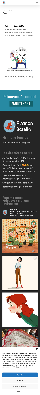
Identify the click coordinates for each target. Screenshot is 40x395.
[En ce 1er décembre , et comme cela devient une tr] (20, 236)
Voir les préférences (20, 386)
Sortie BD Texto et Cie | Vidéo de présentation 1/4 (18, 159)
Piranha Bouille (20, 36)
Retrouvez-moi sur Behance (17, 186)
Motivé (7, 36)
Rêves (32, 36)
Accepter (20, 375)
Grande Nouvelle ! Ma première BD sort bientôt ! (17, 177)
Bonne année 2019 (16, 29)
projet (28, 36)
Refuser (20, 381)
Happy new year (19, 32)
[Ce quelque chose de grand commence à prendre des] (20, 310)
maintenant (21, 103)
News (12, 36)
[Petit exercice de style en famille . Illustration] (20, 346)
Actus (7, 29)
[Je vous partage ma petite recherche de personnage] (20, 273)
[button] (37, 350)
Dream (25, 29)
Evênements (9, 32)
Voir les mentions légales (16, 142)
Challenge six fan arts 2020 (17, 182)
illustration (29, 32)
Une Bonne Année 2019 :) (15, 26)
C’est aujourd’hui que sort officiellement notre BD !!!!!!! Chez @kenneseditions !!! (18, 168)
